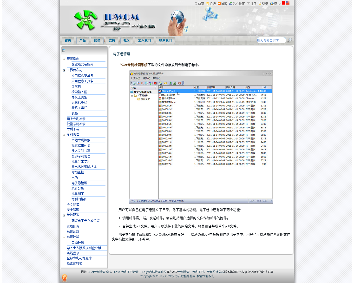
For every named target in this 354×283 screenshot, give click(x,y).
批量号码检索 (76, 124)
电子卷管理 (79, 183)
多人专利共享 (81, 150)
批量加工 (78, 193)
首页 (201, 4)
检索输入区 (79, 92)
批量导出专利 (81, 161)
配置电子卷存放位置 (86, 221)
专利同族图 (79, 199)
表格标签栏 (79, 102)
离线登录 (73, 253)
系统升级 (73, 236)
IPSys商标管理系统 (154, 272)
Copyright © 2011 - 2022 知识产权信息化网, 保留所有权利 (177, 276)
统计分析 (78, 188)
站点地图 (239, 4)
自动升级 (78, 242)
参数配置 (73, 215)
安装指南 (73, 58)
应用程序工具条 (82, 81)
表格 (75, 113)
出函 (75, 177)
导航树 (76, 86)
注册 (253, 4)
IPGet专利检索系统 (133, 65)
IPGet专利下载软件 (126, 272)
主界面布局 (74, 70)
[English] (287, 4)
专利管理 (73, 134)
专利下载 (73, 129)
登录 (265, 4)
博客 (224, 4)
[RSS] (64, 278)
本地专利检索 (81, 140)
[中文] (283, 4)
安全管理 (73, 209)
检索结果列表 (81, 145)
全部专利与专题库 (79, 258)
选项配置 (73, 226)
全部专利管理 (81, 156)
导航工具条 (79, 97)
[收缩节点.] (64, 58)
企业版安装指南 (82, 64)
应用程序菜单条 (82, 76)
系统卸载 (73, 231)
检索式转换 (74, 263)
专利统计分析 (215, 272)
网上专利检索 (76, 119)
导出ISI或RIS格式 (84, 167)
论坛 (213, 4)
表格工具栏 (79, 108)
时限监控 (78, 172)
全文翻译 (73, 204)
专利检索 (184, 272)
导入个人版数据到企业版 (84, 248)
